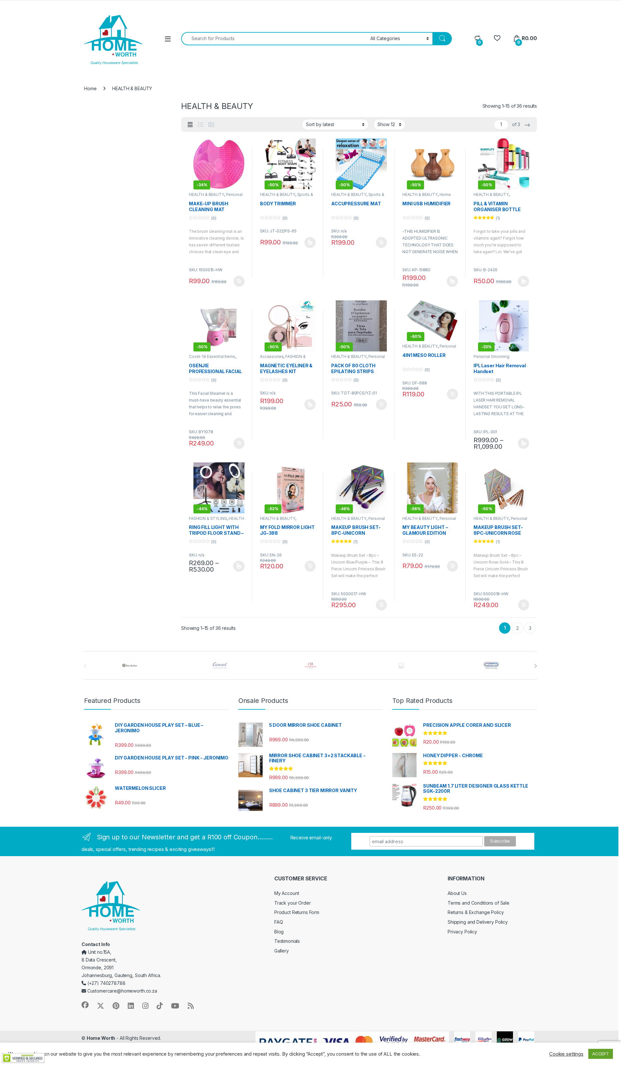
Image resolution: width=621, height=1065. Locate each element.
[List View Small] (211, 124)
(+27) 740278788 (105, 983)
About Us (457, 893)
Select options (308, 242)
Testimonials (287, 941)
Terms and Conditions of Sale (478, 903)
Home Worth (101, 1038)
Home (90, 88)
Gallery (281, 950)
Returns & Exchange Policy (476, 912)
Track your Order (292, 903)
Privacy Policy (462, 931)
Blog (279, 931)
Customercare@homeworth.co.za (121, 991)
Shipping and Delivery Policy (478, 922)
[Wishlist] (497, 38)
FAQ (278, 922)
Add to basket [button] (237, 281)
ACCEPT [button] (600, 1053)
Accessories (271, 356)
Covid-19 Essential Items (212, 356)
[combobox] (274, 38)
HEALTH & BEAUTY (206, 194)
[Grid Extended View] (190, 124)
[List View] (200, 124)
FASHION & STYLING (208, 518)
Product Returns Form (296, 912)
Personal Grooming (491, 356)
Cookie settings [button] (566, 1054)
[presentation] (535, 666)
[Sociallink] (85, 1004)
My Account (286, 893)
